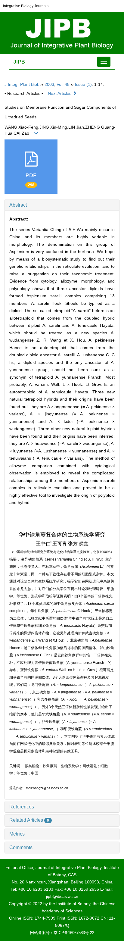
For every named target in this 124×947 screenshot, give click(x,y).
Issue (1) (83, 84)
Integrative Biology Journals (25, 6)
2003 (49, 84)
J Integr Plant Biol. (22, 84)
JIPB (19, 62)
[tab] (62, 205)
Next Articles (60, 93)
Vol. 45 (63, 84)
